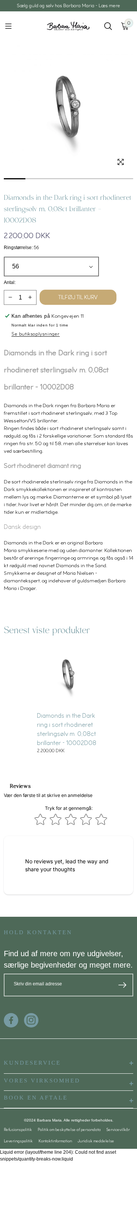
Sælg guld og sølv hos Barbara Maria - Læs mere (68, 5)
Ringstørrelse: (21, 247)
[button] (8, 26)
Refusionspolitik (18, 1129)
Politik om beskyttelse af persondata (69, 1129)
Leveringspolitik (18, 1141)
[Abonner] (122, 985)
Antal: (10, 282)
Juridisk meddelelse (96, 1141)
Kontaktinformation (55, 1141)
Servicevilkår (118, 1129)
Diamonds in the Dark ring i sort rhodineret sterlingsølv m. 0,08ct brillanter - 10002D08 (66, 729)
